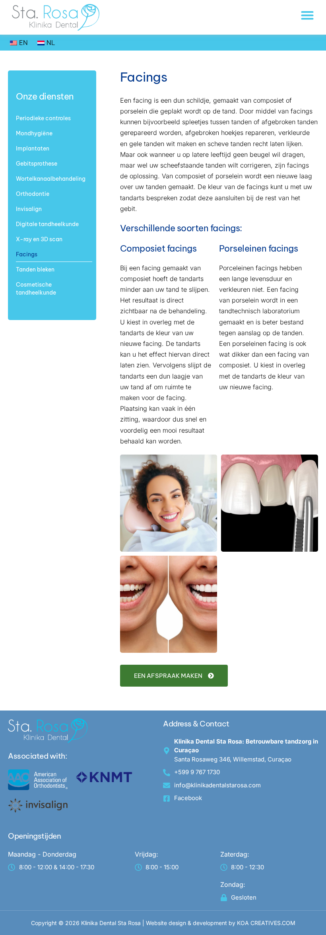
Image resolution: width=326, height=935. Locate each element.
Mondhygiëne (34, 133)
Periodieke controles (43, 118)
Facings (26, 254)
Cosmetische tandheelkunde (36, 288)
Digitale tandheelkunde (47, 224)
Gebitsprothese (36, 163)
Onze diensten (45, 96)
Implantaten (32, 148)
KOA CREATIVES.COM (266, 922)
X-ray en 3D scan (39, 239)
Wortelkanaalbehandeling (50, 178)
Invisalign (29, 209)
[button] (307, 15)
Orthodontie (32, 193)
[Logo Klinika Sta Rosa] (55, 17)
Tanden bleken (35, 269)
